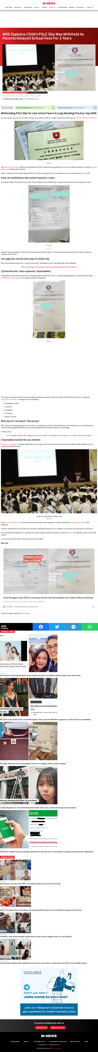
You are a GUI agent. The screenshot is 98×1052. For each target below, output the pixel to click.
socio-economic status (13, 522)
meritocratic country (79, 522)
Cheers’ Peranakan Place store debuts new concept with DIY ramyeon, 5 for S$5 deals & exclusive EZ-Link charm (41, 910)
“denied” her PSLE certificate (86, 118)
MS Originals (80, 7)
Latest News (9, 7)
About (26, 1041)
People (36, 7)
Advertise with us (57, 1027)
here (83, 173)
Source (49, 163)
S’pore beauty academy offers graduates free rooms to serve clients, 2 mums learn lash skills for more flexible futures (43, 963)
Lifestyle (52, 7)
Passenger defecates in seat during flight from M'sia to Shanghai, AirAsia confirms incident (33, 764)
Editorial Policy (39, 1041)
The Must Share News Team (13, 99)
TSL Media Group (56, 1048)
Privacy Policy (75, 1041)
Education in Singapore (9, 444)
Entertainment (62, 7)
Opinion (44, 7)
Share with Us (41, 1027)
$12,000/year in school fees (10, 278)
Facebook (26, 613)
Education (6, 92)
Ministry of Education (11, 167)
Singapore (17, 7)
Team (86, 1041)
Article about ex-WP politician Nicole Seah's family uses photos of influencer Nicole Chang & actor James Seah (40, 675)
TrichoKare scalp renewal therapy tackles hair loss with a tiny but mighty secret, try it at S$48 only (36, 937)
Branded (71, 7)
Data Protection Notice (58, 1041)
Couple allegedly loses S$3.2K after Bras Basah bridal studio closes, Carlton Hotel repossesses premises (38, 808)
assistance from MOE (8, 399)
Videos (89, 7)
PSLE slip (72, 533)
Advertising (15, 1041)
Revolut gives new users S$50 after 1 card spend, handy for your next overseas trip (30, 884)
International (28, 7)
